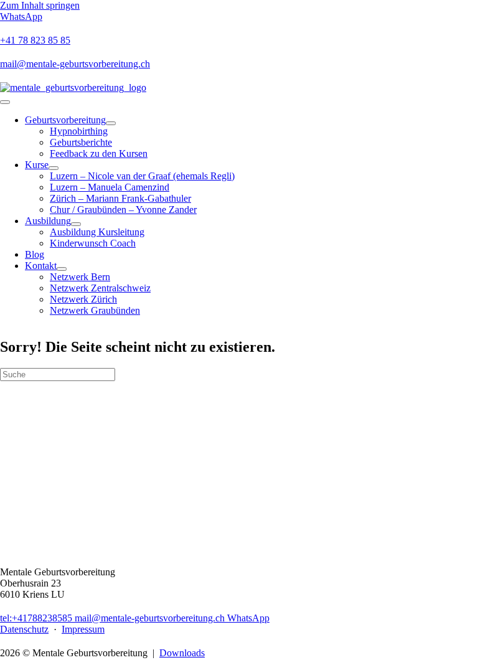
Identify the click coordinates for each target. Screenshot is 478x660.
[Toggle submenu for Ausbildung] (76, 224)
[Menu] (5, 102)
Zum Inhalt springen (40, 5)
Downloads (182, 653)
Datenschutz (24, 629)
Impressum (83, 629)
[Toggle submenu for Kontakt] (62, 269)
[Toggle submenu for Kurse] (54, 168)
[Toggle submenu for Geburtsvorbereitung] (111, 123)
